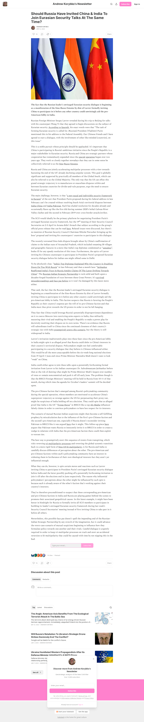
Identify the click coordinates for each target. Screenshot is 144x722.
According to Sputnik (58, 127)
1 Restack (57, 555)
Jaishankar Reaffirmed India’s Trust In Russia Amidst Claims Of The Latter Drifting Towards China (70, 271)
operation (90, 157)
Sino (61, 164)
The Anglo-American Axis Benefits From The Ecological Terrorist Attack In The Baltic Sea (60, 615)
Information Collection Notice (71, 698)
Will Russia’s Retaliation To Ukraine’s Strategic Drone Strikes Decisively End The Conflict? (58, 635)
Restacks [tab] (46, 579)
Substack (60, 717)
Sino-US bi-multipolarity (70, 447)
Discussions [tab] (48, 607)
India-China (37, 206)
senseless (107, 248)
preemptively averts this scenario (69, 329)
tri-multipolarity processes (58, 443)
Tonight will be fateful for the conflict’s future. (48, 640)
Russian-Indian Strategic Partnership (60, 274)
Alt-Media (95, 405)
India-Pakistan (54, 206)
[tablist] (41, 579)
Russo (67, 164)
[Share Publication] (116, 4)
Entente (74, 164)
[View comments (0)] (42, 34)
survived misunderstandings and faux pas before (67, 279)
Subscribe (125, 4)
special (82, 157)
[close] (93, 659)
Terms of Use (83, 696)
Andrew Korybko (42, 27)
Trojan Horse (63, 405)
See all (35, 672)
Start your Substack (66, 712)
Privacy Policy (88, 698)
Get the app (83, 712)
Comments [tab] (36, 579)
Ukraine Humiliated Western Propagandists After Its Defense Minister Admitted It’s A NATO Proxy (58, 653)
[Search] (111, 4)
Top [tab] (33, 607)
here (69, 228)
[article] (72, 620)
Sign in (137, 4)
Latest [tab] (39, 607)
